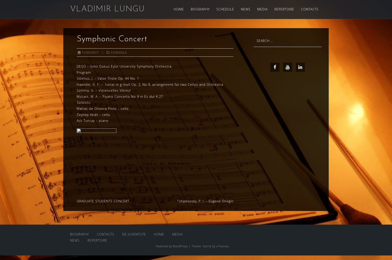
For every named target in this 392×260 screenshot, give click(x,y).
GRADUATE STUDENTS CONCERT (103, 201)
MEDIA (262, 9)
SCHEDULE (225, 9)
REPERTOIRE (284, 9)
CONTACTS (309, 9)
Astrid (207, 246)
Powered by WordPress (172, 246)
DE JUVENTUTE (134, 234)
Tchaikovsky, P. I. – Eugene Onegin (205, 201)
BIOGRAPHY (200, 9)
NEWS (245, 9)
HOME (179, 9)
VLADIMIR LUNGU (107, 9)
